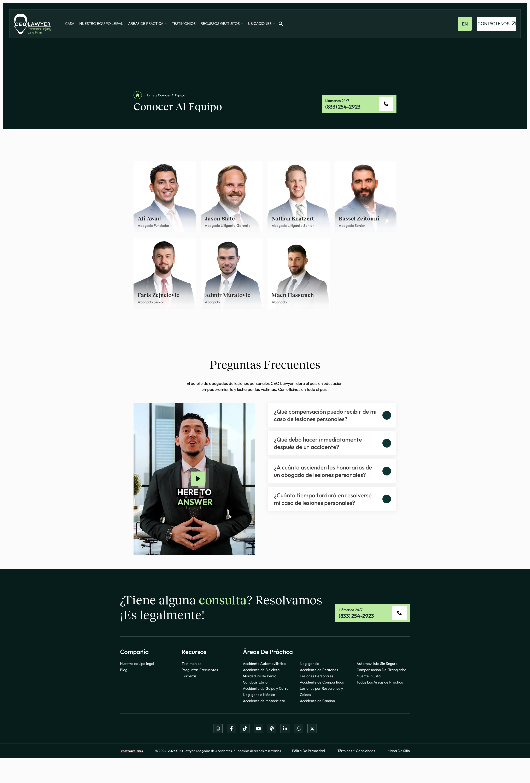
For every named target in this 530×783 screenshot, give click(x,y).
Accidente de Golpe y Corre (266, 688)
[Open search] (280, 23)
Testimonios (191, 663)
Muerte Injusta (369, 676)
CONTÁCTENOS (494, 23)
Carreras (189, 676)
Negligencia (309, 663)
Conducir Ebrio (255, 682)
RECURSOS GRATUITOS (220, 23)
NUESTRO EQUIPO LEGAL (101, 23)
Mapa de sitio (399, 750)
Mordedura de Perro (259, 676)
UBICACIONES (260, 23)
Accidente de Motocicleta (264, 700)
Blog (123, 669)
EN (465, 24)
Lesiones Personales (316, 676)
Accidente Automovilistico (264, 663)
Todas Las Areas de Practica (380, 682)
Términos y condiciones (356, 750)
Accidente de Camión (317, 700)
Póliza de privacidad (308, 750)
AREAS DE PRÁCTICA (145, 23)
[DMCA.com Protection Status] (132, 750)
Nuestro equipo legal (137, 663)
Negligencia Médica (259, 694)
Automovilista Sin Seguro (377, 663)
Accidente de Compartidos (322, 682)
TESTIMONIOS (184, 23)
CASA (69, 23)
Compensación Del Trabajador (381, 669)
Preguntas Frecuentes (200, 669)
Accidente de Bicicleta (261, 669)
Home (149, 95)
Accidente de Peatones (319, 669)
